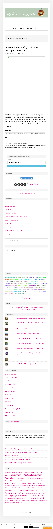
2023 (6, 202)
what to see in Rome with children (21, 281)
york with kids (19, 502)
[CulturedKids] (26, 298)
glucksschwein (7, 485)
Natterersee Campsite (33, 285)
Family (14, 143)
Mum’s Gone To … (10, 405)
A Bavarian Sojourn (14, 421)
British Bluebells (8, 472)
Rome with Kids (10, 293)
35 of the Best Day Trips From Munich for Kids (31, 318)
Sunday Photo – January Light (14, 230)
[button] (40, 27)
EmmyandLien (9, 388)
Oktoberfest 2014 (29, 487)
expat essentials (31, 472)
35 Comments (19, 53)
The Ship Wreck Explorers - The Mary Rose (30, 348)
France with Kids (37, 291)
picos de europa (41, 145)
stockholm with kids (29, 490)
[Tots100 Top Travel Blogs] (26, 309)
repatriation (13, 490)
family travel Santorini (39, 287)
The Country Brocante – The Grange (16, 216)
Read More (36, 527)
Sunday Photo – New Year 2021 (14, 234)
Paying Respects (10, 206)
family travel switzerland (31, 277)
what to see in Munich (11, 500)
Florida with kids (38, 279)
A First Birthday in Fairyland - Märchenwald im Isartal (22, 452)
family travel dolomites (20, 277)
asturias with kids (18, 145)
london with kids (25, 283)
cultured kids (8, 279)
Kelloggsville (9, 398)
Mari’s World (9, 402)
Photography (20, 143)
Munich (43, 485)
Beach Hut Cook (10, 384)
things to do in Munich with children (32, 493)
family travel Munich (28, 481)
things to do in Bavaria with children (32, 289)
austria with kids (16, 287)
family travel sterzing (13, 285)
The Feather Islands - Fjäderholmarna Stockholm (32, 364)
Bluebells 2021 (9, 223)
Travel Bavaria (8, 287)
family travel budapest (23, 285)
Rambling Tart (9, 412)
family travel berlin (42, 277)
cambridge (14, 472)
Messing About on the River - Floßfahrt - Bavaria (31, 343)
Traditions (8, 209)
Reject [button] (31, 527)
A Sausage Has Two (11, 377)
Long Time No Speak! (11, 220)
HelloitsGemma (10, 395)
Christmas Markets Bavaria (22, 472)
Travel (27, 143)
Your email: (10, 159)
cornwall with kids (42, 281)
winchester (12, 502)
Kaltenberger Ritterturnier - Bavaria (28, 359)
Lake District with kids (25, 485)
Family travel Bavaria (26, 291)
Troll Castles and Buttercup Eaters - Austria (30, 338)
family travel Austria (27, 279)
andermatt (31, 287)
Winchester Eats (10, 416)
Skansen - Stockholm (23, 329)
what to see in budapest (16, 283)
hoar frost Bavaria (15, 485)
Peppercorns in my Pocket (13, 409)
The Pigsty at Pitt (10, 213)
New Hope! (8, 227)
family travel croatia (42, 285)
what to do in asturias (28, 147)
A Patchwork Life (10, 374)
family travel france (24, 287)
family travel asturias (30, 145)
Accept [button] (26, 527)
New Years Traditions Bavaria (19, 487)
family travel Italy (10, 277)
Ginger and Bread (10, 391)
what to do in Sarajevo (24, 498)
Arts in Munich (10, 381)
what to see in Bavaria (35, 283)
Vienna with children (33, 281)
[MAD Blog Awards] (16, 307)
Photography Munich (37, 487)
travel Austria (8, 283)
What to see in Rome (15, 279)
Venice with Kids (15, 291)
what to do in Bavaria (16, 498)
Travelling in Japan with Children (13, 289)
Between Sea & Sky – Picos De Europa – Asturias (22, 49)
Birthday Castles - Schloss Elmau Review (29, 333)
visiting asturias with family (13, 147)
